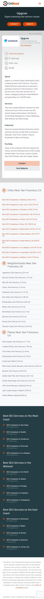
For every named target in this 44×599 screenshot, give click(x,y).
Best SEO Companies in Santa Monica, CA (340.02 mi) (20, 242)
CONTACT (14, 24)
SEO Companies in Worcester (18, 519)
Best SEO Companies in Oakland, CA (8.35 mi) (19, 200)
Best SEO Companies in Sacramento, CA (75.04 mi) (21, 214)
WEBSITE (30, 24)
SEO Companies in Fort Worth (18, 472)
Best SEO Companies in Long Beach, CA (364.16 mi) (21, 252)
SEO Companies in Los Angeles (18, 453)
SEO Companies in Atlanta (16, 479)
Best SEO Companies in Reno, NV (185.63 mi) (19, 224)
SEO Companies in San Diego (17, 425)
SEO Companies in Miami (16, 526)
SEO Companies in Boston (16, 533)
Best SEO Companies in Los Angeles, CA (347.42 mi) (22, 248)
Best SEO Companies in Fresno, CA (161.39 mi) (19, 219)
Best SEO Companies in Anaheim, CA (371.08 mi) (20, 257)
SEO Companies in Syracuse (17, 540)
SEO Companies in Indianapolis (18, 500)
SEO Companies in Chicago (17, 486)
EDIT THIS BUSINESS (35, 34)
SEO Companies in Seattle (16, 432)
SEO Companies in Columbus (17, 493)
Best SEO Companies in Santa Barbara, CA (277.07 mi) (21, 235)
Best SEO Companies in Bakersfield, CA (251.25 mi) (21, 229)
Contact (22, 163)
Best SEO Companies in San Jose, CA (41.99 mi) (20, 205)
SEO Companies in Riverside (17, 446)
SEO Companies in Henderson (18, 439)
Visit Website (22, 168)
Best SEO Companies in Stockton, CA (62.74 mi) (20, 210)
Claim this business (16, 54)
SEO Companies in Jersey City (18, 547)
